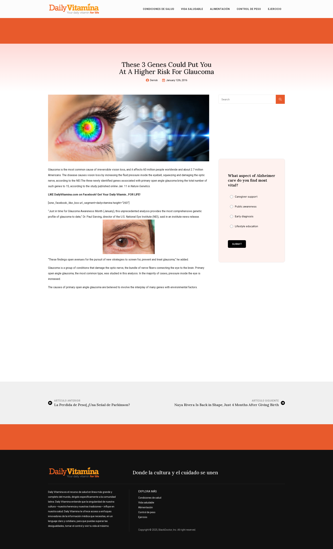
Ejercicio (274, 9)
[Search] (280, 99)
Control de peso (249, 9)
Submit (237, 243)
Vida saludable (192, 9)
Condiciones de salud (158, 9)
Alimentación (220, 9)
